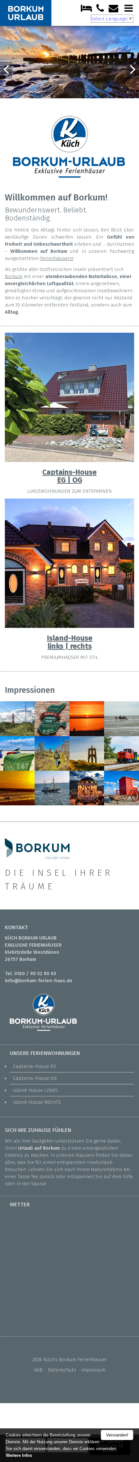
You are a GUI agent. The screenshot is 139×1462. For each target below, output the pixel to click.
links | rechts (70, 646)
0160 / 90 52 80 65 (35, 973)
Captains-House (69, 472)
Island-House (69, 638)
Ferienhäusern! (56, 258)
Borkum (13, 276)
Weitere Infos (19, 1455)
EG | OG (69, 480)
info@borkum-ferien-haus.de (38, 981)
